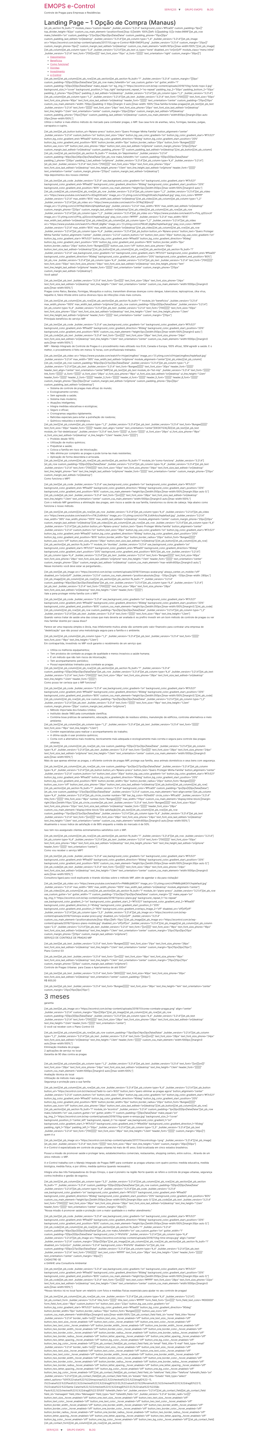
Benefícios (56, 60)
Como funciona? (59, 64)
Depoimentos (57, 56)
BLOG (210, 9)
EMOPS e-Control (69, 6)
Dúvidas (54, 67)
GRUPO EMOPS (194, 9)
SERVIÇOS (170, 9)
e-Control (55, 75)
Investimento (57, 71)
